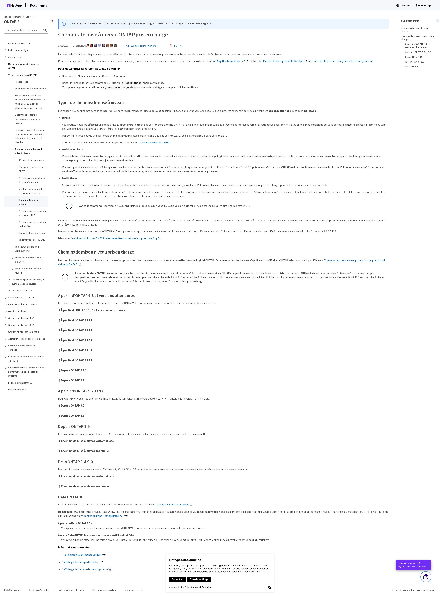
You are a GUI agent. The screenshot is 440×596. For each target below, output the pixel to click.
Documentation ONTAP (19, 43)
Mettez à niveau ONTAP (24, 74)
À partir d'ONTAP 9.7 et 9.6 (418, 52)
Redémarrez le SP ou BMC (32, 239)
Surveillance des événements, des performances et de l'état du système (26, 371)
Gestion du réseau (17, 311)
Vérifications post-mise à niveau (28, 270)
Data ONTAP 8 (411, 66)
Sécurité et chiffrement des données (22, 347)
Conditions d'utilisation (39, 590)
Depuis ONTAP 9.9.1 (74, 370)
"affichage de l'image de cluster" (81, 562)
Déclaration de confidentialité (71, 590)
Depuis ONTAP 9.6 (72, 416)
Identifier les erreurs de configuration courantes (31, 191)
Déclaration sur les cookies (104, 590)
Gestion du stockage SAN (21, 325)
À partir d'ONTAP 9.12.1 (76, 340)
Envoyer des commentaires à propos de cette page (414, 590)
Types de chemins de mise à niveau (415, 30)
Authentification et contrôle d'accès (26, 338)
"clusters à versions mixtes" (154, 142)
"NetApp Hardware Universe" (228, 61)
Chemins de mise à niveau (28, 202)
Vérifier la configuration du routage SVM (32, 224)
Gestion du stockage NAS (21, 318)
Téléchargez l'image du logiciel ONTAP (27, 248)
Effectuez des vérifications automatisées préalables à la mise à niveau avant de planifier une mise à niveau (30, 101)
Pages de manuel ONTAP (20, 382)
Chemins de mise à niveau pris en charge (418, 38)
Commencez (14, 57)
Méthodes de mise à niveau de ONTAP (29, 259)
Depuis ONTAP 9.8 (72, 380)
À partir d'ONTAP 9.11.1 (76, 350)
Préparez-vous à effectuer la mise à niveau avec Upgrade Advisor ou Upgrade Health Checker (30, 136)
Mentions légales (17, 389)
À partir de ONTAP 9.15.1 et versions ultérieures (93, 310)
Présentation (22, 81)
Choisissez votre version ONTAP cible (31, 169)
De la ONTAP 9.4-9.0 (414, 61)
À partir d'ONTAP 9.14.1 (76, 320)
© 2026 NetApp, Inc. (12, 590)
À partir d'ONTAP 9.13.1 (76, 330)
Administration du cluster (21, 297)
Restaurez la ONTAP (22, 290)
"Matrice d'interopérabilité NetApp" (283, 61)
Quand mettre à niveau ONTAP (30, 88)
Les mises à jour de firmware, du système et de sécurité (28, 281)
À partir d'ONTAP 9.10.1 (76, 360)
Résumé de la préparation (32, 160)
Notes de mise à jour (18, 50)
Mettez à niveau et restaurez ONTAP (23, 66)
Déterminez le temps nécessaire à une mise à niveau (27, 119)
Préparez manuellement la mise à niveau (29, 151)
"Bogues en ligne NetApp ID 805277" (103, 516)
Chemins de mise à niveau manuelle (85, 451)
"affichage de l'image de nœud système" (85, 569)
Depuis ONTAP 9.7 (72, 405)
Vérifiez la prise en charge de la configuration (32, 180)
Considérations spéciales (32, 232)
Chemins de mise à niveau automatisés (87, 441)
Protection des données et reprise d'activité (26, 358)
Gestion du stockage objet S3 (23, 331)
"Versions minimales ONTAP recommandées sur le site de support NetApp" (115, 238)
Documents (38, 5)
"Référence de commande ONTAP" (82, 554)
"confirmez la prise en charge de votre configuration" (341, 61)
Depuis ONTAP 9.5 (413, 56)
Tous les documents (12, 16)
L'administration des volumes (23, 304)
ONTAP (29, 16)
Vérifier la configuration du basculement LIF (32, 213)
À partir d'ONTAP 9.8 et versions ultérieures (417, 46)
